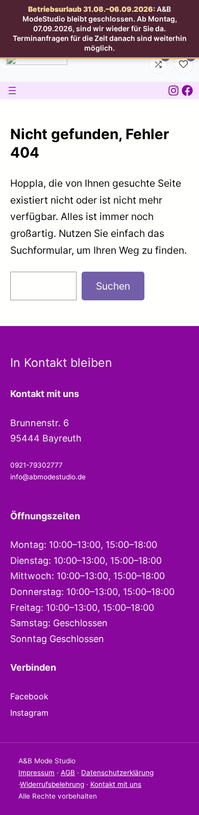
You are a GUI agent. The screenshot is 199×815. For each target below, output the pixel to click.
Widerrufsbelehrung (52, 784)
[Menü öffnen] (12, 90)
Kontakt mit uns (115, 784)
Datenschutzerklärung (117, 772)
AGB (68, 772)
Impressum (36, 772)
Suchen (113, 286)
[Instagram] (173, 90)
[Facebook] (187, 90)
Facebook (29, 696)
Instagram (29, 713)
